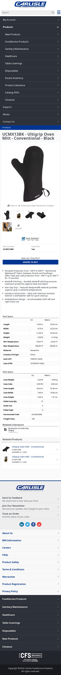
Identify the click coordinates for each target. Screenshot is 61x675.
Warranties (8, 576)
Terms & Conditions (13, 569)
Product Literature (15, 85)
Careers (6, 547)
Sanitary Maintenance (17, 48)
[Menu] (58, 12)
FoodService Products (17, 41)
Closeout (10, 99)
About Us (7, 533)
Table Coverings (13, 63)
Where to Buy (30, 262)
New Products (12, 34)
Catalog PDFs (12, 92)
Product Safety (10, 562)
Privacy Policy (10, 591)
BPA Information (11, 540)
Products (7, 127)
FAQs (5, 554)
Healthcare (11, 56)
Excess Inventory (14, 78)
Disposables (11, 70)
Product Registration (14, 584)
